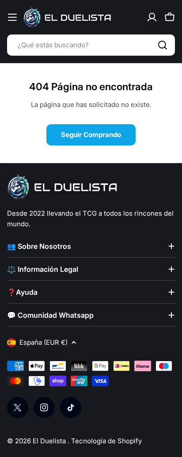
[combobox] (91, 45)
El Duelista (50, 441)
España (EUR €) (43, 342)
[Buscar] (162, 45)
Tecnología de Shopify (106, 441)
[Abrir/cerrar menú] (12, 17)
